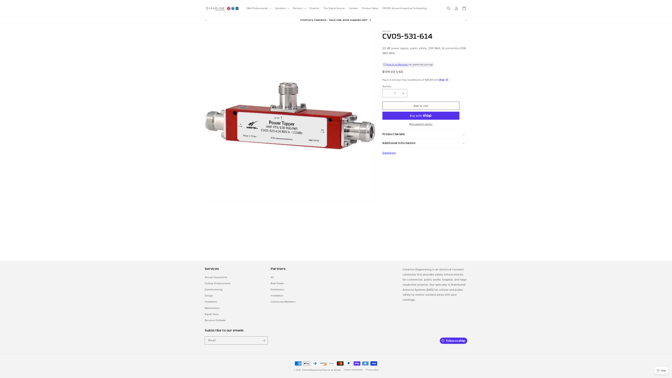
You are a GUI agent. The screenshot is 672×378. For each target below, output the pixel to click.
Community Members (283, 302)
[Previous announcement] (206, 20)
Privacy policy (372, 369)
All (272, 277)
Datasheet (389, 153)
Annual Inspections (216, 277)
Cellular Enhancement (217, 283)
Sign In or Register (397, 64)
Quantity (386, 86)
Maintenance (212, 308)
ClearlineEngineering (311, 370)
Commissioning (214, 289)
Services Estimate (215, 320)
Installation (211, 302)
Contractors (278, 289)
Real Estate (277, 283)
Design (209, 296)
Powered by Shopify (331, 370)
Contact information (353, 369)
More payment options (420, 124)
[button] (259, 8)
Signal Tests (212, 314)
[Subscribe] (264, 340)
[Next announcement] (466, 20)
